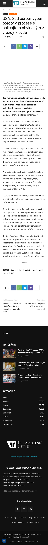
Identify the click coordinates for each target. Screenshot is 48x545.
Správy (5, 14)
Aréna (11, 10)
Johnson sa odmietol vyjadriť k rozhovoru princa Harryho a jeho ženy (12, 307)
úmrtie (6, 273)
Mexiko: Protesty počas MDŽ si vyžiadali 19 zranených (35, 306)
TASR (8, 37)
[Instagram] (24, 509)
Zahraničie (12, 14)
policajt (27, 270)
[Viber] (30, 46)
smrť (34, 270)
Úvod (5, 10)
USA (12, 273)
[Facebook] (13, 46)
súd (40, 270)
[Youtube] (30, 509)
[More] (37, 46)
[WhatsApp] (19, 46)
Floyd (20, 270)
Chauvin (13, 270)
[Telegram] (25, 46)
